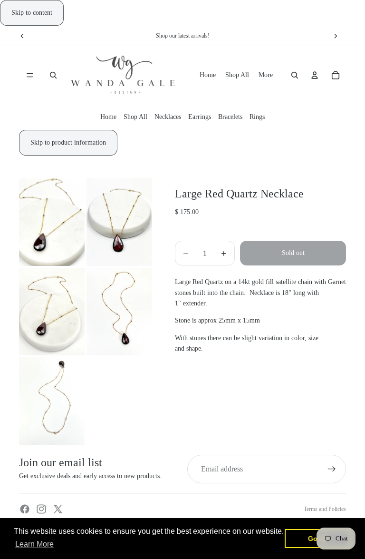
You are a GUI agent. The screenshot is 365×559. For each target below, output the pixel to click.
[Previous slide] (22, 35)
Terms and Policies (325, 509)
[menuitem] (266, 75)
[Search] (53, 75)
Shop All (135, 116)
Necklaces (167, 116)
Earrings (199, 116)
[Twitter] (58, 509)
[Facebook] (24, 509)
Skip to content (31, 12)
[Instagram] (41, 509)
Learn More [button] (34, 544)
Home (108, 116)
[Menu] (30, 76)
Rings (257, 116)
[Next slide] (335, 35)
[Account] (314, 75)
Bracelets (230, 116)
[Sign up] (332, 469)
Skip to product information (68, 142)
